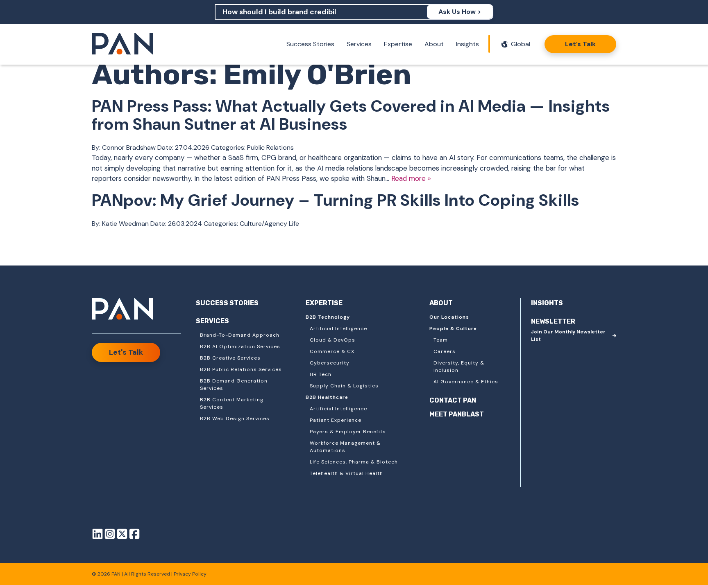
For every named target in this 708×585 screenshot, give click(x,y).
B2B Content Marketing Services (231, 403)
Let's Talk (126, 352)
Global (520, 44)
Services (359, 44)
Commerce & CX (332, 351)
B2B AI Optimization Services (240, 346)
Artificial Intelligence (338, 328)
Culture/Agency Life (269, 223)
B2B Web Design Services (235, 418)
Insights (467, 44)
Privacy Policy (190, 574)
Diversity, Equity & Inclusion (458, 367)
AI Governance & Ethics (465, 381)
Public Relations (270, 147)
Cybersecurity (329, 363)
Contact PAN (452, 400)
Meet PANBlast (456, 414)
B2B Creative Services (230, 358)
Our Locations (449, 317)
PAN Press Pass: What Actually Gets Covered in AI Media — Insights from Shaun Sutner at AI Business (351, 115)
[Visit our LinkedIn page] (97, 535)
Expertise (398, 44)
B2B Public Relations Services (241, 369)
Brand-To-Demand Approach (239, 335)
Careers (444, 351)
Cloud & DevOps (332, 340)
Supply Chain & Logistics (344, 385)
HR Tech (320, 374)
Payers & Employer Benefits (348, 431)
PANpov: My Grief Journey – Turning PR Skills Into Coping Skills (335, 200)
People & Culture (453, 328)
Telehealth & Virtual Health (346, 473)
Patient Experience (335, 420)
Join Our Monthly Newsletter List (568, 335)
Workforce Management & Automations (345, 447)
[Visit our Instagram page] (110, 535)
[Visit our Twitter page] (122, 535)
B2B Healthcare (327, 397)
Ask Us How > (459, 11)
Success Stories (310, 44)
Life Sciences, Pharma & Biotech (354, 462)
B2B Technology (328, 317)
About (434, 44)
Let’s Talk (580, 44)
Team (440, 340)
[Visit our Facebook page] (134, 535)
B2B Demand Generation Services (234, 385)
